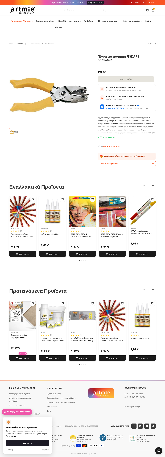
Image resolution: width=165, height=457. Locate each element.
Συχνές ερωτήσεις (17, 405)
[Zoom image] (49, 95)
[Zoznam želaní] (147, 10)
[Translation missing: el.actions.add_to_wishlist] (32, 199)
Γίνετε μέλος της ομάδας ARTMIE (61, 402)
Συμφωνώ (27, 443)
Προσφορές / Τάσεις (21, 21)
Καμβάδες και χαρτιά (68, 21)
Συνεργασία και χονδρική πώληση (61, 398)
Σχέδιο (148, 21)
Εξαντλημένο (126, 79)
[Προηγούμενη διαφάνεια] (12, 211)
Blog (49, 411)
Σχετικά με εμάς (54, 393)
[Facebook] (134, 426)
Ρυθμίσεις (45, 449)
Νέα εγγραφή (149, 2)
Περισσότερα (11, 436)
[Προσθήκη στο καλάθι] (22, 254)
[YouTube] (146, 426)
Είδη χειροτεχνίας (131, 21)
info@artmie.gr (133, 406)
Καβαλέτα (88, 21)
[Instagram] (140, 426)
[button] (79, 260)
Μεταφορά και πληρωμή (19, 393)
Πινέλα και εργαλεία (108, 21)
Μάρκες (58, 27)
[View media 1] (13, 132)
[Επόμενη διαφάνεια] (33, 211)
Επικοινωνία (52, 406)
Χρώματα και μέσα (45, 21)
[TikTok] (153, 426)
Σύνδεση (136, 2)
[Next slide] (153, 185)
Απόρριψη (10, 449)
